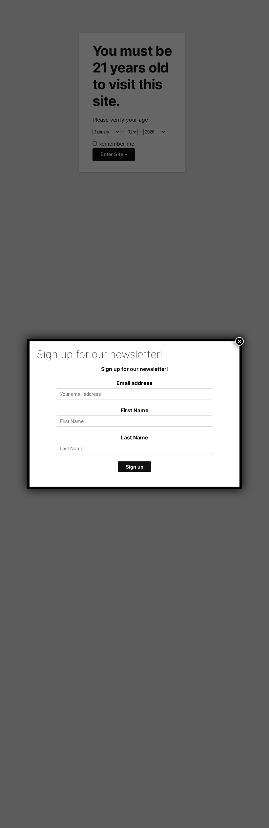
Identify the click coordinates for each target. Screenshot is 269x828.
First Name (135, 410)
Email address (134, 383)
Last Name (134, 437)
